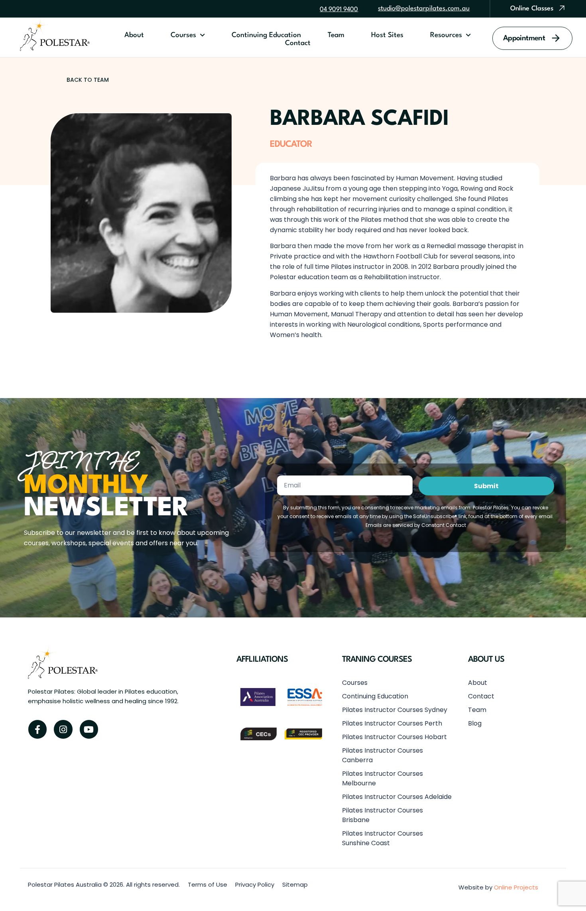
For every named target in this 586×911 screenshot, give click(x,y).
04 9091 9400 (339, 9)
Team (336, 35)
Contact (298, 43)
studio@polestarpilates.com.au (424, 8)
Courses (183, 35)
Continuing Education (266, 35)
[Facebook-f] (37, 729)
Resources (446, 35)
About (134, 35)
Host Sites (387, 35)
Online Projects (516, 887)
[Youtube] (88, 729)
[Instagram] (63, 729)
